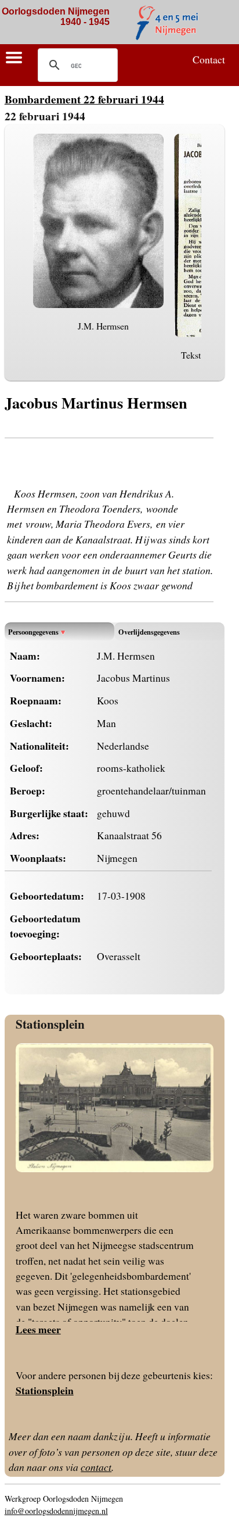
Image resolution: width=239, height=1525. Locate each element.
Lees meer (38, 1329)
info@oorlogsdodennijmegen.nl (56, 1510)
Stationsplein (50, 1024)
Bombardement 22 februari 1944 (84, 99)
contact (96, 1467)
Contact (209, 59)
